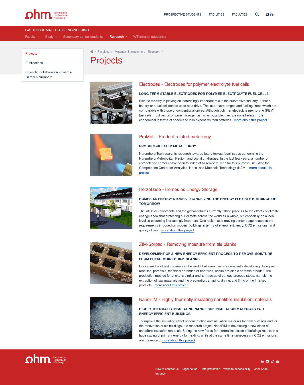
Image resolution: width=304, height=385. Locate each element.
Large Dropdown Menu (45, 359)
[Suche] (257, 14)
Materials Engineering (129, 51)
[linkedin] (262, 360)
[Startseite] (91, 51)
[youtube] (277, 360)
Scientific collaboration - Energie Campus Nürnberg (48, 74)
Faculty (30, 36)
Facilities (217, 14)
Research (117, 36)
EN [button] (272, 14)
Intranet (160, 373)
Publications (34, 62)
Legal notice (189, 369)
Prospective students (182, 14)
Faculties (240, 14)
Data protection (210, 369)
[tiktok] (272, 360)
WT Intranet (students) (149, 36)
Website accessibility (237, 369)
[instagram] (267, 360)
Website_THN (46, 14)
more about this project (250, 119)
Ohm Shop (261, 369)
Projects (31, 53)
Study (50, 36)
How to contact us (167, 369)
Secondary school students (83, 36)
